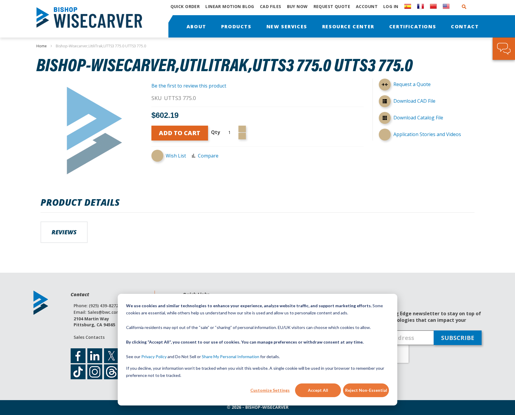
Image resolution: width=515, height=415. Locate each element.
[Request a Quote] (385, 85)
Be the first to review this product (188, 85)
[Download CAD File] (385, 102)
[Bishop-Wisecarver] (92, 19)
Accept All (318, 390)
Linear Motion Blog (229, 6)
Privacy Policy (154, 356)
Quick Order (185, 6)
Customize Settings (270, 390)
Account (367, 6)
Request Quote (332, 6)
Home (41, 46)
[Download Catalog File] (385, 119)
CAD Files (270, 6)
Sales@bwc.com (104, 312)
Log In (390, 6)
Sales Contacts (89, 337)
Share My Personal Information (230, 356)
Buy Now (297, 6)
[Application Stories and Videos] (385, 135)
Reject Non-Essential (366, 390)
